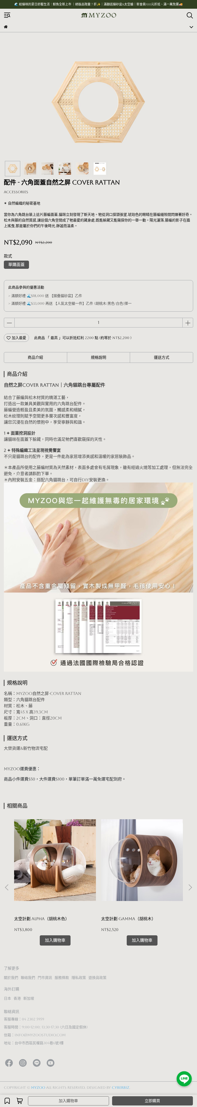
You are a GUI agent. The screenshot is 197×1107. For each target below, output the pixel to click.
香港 (17, 998)
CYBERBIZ (120, 1087)
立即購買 (152, 1101)
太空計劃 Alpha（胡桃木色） (41, 918)
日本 (7, 998)
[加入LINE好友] (184, 1078)
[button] (190, 887)
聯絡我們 (28, 978)
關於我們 (11, 978)
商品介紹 (35, 357)
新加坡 (28, 998)
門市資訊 (45, 978)
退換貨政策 (97, 978)
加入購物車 (68, 1101)
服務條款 (62, 978)
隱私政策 (79, 978)
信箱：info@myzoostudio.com (35, 1035)
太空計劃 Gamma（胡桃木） (128, 918)
